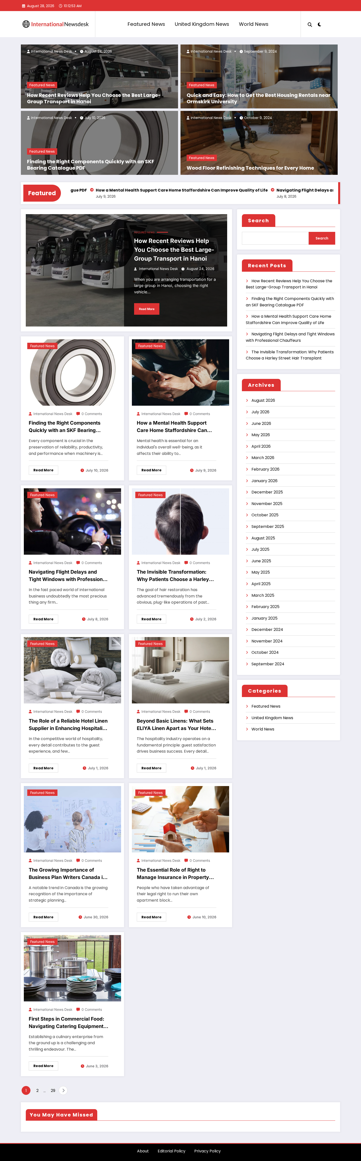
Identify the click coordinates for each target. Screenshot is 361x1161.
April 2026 (261, 446)
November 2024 (267, 641)
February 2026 (265, 469)
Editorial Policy (171, 1151)
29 (53, 1090)
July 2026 (260, 412)
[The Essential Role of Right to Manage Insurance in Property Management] (180, 819)
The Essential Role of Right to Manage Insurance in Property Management (173, 874)
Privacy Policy (207, 1151)
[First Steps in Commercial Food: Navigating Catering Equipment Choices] (72, 968)
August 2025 (263, 538)
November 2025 (266, 503)
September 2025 (267, 526)
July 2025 (260, 549)
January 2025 (264, 618)
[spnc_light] (319, 24)
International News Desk (51, 51)
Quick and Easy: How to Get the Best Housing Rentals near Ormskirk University (259, 98)
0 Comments (92, 414)
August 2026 (263, 400)
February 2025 (265, 607)
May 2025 (260, 572)
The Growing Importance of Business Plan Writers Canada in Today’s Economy (67, 874)
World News (253, 24)
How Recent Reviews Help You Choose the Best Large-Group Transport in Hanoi (94, 98)
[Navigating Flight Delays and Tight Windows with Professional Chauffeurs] (72, 521)
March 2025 (262, 595)
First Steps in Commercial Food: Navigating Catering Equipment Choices (66, 1023)
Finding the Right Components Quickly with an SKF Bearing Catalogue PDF (90, 164)
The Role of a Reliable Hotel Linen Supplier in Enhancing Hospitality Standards (68, 725)
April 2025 (261, 584)
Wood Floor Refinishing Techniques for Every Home (250, 168)
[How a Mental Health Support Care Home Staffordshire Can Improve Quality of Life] (180, 372)
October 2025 (264, 515)
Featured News (146, 24)
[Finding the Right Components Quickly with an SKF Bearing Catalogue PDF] (72, 372)
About (143, 1151)
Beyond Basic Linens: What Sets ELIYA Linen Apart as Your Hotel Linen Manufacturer (175, 725)
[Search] (310, 24)
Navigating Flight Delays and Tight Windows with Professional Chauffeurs (68, 576)
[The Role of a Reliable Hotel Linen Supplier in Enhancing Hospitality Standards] (72, 670)
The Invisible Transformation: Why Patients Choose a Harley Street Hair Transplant (173, 576)
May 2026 (260, 435)
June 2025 (261, 561)
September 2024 (267, 664)
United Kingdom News (202, 24)
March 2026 (262, 458)
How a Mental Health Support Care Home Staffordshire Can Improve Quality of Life (139, 190)
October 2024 (265, 652)
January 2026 (264, 481)
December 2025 (267, 492)
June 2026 (261, 423)
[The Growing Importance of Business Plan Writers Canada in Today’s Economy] (72, 819)
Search (258, 220)
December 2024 (267, 629)
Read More (146, 309)
